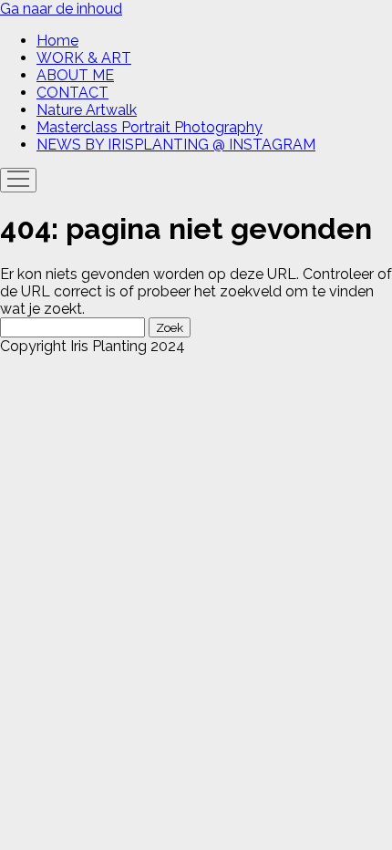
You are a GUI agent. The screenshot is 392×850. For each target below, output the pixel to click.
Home (57, 40)
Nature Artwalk (86, 110)
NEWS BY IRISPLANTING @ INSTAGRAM (175, 144)
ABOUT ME (75, 75)
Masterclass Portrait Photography (149, 127)
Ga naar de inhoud (61, 8)
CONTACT (72, 92)
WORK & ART (83, 58)
